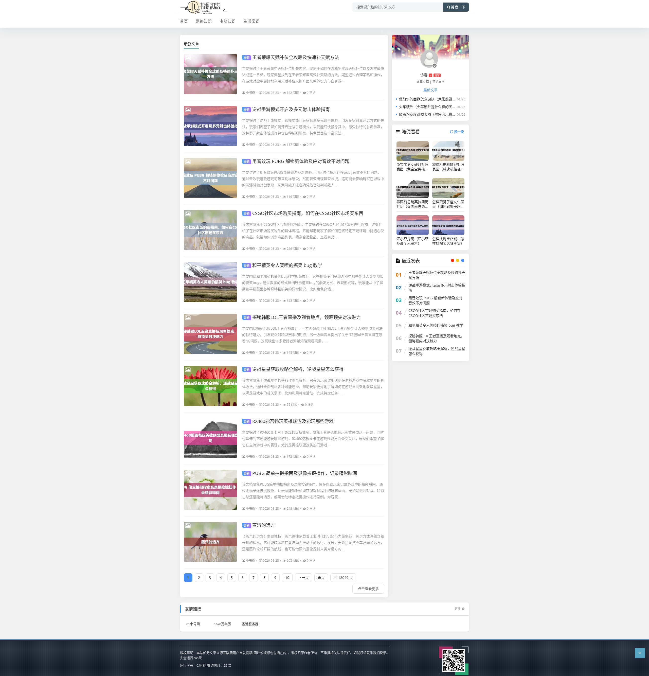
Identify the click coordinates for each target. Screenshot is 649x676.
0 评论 (311, 93)
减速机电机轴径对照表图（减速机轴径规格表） (448, 166)
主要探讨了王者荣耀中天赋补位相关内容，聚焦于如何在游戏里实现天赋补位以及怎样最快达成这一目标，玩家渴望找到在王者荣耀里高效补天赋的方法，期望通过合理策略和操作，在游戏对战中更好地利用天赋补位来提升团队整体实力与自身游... (313, 74)
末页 (321, 577)
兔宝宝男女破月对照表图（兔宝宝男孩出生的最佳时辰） (412, 166)
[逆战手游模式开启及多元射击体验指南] (210, 126)
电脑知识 (228, 21)
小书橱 (250, 93)
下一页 (303, 577)
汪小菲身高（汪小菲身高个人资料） (412, 241)
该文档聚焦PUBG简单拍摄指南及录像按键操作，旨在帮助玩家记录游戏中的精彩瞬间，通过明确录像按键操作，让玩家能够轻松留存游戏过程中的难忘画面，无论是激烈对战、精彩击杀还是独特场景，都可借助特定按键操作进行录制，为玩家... (313, 490)
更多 (458, 609)
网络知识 (204, 21)
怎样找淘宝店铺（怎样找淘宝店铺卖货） (448, 241)
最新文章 (191, 43)
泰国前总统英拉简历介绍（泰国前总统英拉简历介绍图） (412, 204)
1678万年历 (222, 623)
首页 (184, 21)
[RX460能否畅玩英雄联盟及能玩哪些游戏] (210, 438)
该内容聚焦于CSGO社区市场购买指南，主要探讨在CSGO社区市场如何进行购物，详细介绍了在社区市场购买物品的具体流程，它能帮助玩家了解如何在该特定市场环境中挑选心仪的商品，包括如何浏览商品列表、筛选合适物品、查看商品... (313, 230)
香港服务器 (250, 623)
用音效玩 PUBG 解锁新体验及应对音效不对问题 (296, 161)
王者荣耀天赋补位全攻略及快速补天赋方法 (291, 57)
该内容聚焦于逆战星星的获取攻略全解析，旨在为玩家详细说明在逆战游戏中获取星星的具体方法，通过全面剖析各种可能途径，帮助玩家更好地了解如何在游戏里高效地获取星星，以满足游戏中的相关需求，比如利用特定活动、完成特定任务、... (313, 386)
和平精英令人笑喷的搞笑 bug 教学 (283, 265)
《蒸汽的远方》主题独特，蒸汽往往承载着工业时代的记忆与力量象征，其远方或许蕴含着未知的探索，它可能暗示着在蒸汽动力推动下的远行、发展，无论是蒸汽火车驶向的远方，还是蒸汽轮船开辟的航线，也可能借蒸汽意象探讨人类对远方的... (313, 542)
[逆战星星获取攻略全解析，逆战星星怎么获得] (210, 386)
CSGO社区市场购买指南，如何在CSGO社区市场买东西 (303, 213)
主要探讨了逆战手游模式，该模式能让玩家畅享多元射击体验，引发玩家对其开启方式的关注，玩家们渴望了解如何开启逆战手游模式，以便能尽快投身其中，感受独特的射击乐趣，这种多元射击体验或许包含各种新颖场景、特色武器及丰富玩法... (313, 126)
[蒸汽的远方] (210, 542)
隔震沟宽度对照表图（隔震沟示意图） (429, 114)
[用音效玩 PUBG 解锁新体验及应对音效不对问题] (210, 178)
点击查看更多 (368, 588)
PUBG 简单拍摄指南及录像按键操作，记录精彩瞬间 (300, 473)
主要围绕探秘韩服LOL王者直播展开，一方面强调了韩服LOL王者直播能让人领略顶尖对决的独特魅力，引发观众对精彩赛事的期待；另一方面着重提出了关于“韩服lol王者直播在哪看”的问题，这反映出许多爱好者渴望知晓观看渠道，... (312, 334)
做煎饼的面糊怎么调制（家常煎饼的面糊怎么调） (438, 99)
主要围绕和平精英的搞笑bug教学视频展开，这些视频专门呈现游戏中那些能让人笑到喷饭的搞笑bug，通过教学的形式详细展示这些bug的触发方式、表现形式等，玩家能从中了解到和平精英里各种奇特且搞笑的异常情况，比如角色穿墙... (313, 282)
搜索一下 (458, 7)
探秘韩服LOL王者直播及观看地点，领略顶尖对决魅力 (302, 317)
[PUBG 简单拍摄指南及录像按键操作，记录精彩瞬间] (210, 490)
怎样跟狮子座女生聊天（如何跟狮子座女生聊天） (448, 204)
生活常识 (251, 21)
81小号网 (193, 623)
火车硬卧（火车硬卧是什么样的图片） (429, 106)
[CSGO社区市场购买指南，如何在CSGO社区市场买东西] (210, 230)
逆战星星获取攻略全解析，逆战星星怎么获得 (294, 369)
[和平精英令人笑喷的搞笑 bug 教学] (210, 282)
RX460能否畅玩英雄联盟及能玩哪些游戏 (289, 421)
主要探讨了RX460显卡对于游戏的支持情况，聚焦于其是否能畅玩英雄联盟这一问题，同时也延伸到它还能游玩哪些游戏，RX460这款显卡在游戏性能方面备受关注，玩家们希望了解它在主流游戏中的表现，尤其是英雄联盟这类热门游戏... (313, 438)
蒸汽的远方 (259, 525)
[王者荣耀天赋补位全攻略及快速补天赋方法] (210, 74)
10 (287, 577)
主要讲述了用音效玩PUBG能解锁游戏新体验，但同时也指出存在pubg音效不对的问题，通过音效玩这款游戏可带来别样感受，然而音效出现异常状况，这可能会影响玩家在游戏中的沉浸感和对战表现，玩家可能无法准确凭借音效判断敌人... (313, 178)
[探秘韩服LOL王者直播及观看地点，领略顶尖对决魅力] (210, 334)
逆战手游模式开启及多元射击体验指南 (287, 109)
